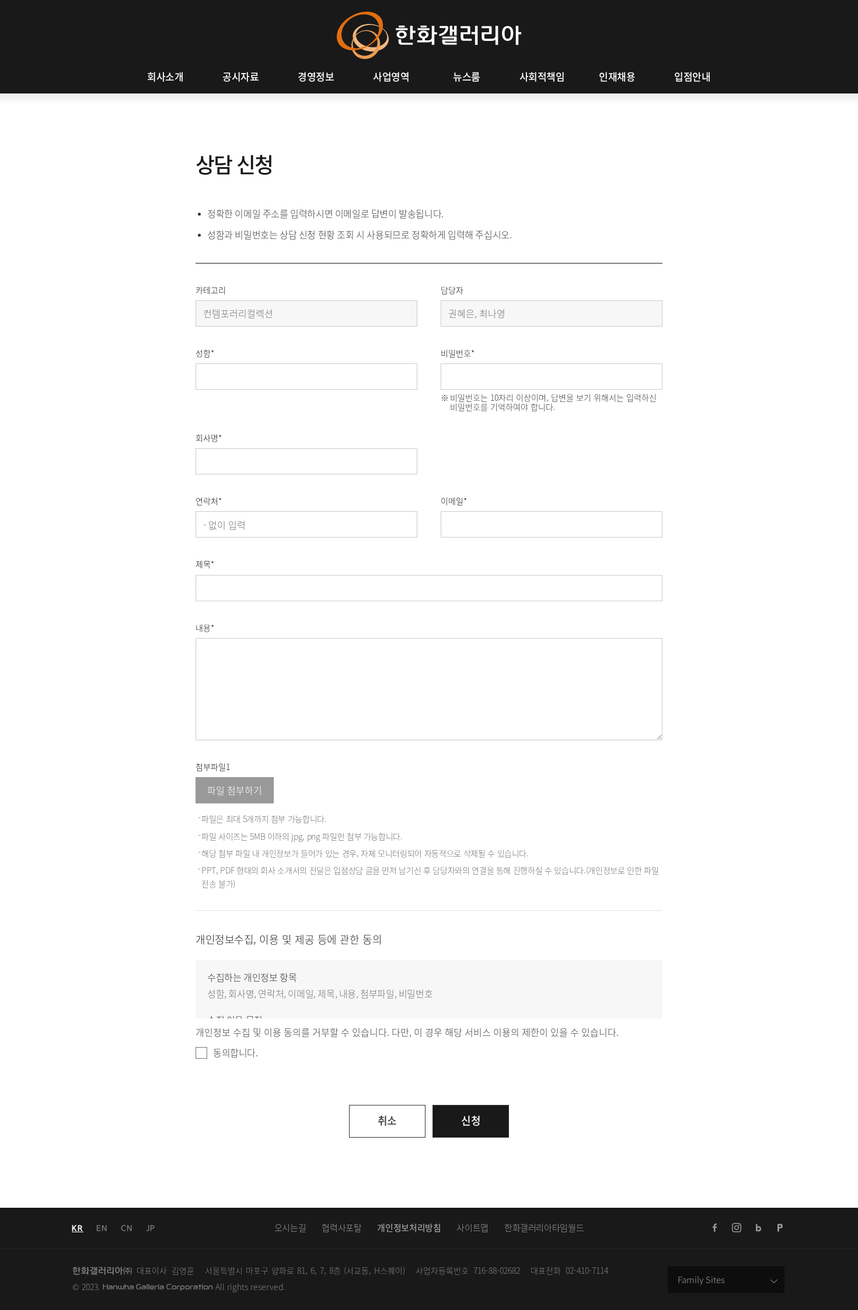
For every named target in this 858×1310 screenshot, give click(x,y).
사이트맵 (472, 1227)
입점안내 (692, 76)
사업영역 (391, 76)
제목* (205, 564)
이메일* (454, 500)
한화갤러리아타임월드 (544, 1227)
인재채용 (617, 76)
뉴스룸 (466, 76)
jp (151, 1228)
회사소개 (165, 76)
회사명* (209, 437)
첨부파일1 (213, 766)
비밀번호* (458, 353)
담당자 (452, 289)
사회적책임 (542, 76)
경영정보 (316, 76)
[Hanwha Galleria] (429, 18)
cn (127, 1228)
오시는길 (290, 1227)
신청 (470, 1120)
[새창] (715, 1228)
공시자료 (240, 76)
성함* (205, 353)
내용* (205, 627)
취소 (387, 1120)
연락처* (209, 500)
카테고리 (211, 289)
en (102, 1228)
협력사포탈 (341, 1227)
